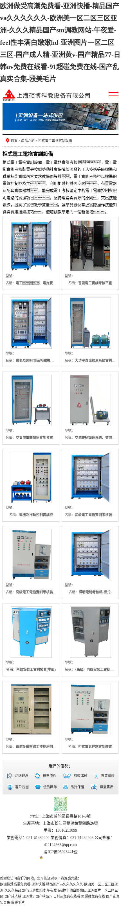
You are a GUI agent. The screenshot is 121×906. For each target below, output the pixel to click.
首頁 (14, 141)
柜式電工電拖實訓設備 (55, 141)
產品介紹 (28, 141)
